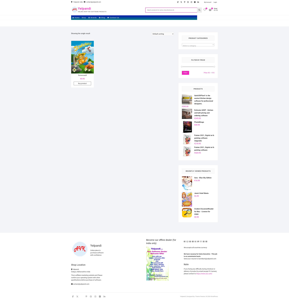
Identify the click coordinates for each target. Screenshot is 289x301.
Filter (185, 73)
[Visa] (190, 240)
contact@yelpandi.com (93, 2)
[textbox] (198, 45)
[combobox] (198, 44)
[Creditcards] (201, 240)
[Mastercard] (187, 240)
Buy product (82, 83)
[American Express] (185, 240)
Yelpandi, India (78, 2)
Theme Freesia (200, 296)
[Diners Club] (195, 240)
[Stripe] (204, 240)
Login (215, 2)
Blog (103, 18)
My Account (207, 2)
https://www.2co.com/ (204, 274)
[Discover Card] (198, 240)
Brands (94, 18)
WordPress (214, 296)
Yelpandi (84, 8)
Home (77, 18)
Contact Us (114, 18)
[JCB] (206, 240)
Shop (84, 18)
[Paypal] (193, 240)
